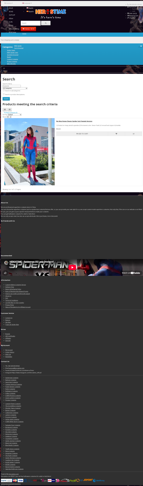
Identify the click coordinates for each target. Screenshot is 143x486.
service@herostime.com (16, 368)
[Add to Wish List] (116, 134)
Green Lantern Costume (12, 398)
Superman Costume (11, 382)
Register (134, 9)
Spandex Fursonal (12, 55)
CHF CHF (12, 15)
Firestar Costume (10, 400)
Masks (9, 57)
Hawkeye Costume (11, 436)
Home (24, 34)
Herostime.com (14, 474)
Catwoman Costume (11, 413)
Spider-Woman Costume (13, 458)
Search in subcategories (12, 91)
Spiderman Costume (11, 378)
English (30, 8)
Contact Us (8, 318)
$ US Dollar (12, 32)
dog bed (9, 484)
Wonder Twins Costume (12, 408)
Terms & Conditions (11, 300)
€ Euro (11, 18)
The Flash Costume (11, 456)
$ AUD (11, 8)
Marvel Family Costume (12, 467)
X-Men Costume (10, 393)
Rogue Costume (12, 61)
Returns (7, 320)
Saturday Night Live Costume (14, 469)
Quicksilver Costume (11, 439)
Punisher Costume (11, 430)
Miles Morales (11, 64)
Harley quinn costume (12, 419)
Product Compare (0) (10, 112)
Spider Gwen (11, 50)
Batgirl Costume (10, 410)
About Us (8, 296)
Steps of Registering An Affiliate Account (17, 307)
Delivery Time (9, 287)
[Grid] (9, 109)
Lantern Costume (10, 415)
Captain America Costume (13, 384)
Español (31, 11)
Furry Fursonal (18, 48)
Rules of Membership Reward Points (16, 291)
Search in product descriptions (15, 94)
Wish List (8, 354)
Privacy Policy (9, 305)
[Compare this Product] (133, 134)
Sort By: (5, 115)
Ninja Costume (10, 451)
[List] (5, 109)
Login (133, 11)
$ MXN (11, 25)
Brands (7, 334)
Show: (4, 117)
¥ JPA (11, 22)
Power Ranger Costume (12, 387)
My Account (9, 350)
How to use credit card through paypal (17, 294)
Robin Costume (10, 389)
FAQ (6, 298)
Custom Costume (12, 59)
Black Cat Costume (11, 443)
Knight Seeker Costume (12, 462)
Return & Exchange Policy (13, 289)
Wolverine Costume (11, 434)
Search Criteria (7, 84)
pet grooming (16, 484)
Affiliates (8, 338)
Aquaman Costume (11, 453)
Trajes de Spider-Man (12, 325)
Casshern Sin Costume (12, 460)
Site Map (8, 322)
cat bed (3, 484)
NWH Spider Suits (12, 52)
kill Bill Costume (10, 465)
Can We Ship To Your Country (14, 303)
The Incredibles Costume (13, 406)
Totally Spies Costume (12, 449)
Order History (9, 352)
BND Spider (18, 46)
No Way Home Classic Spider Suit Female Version (74, 121)
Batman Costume (10, 380)
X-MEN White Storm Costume (14, 422)
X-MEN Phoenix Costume (13, 396)
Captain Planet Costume (13, 404)
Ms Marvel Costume (11, 427)
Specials (8, 341)
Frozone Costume (11, 417)
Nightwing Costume (11, 391)
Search (5, 71)
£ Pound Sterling (14, 29)
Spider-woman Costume (13, 441)
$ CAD (11, 11)
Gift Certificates (10, 336)
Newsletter (8, 357)
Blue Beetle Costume (12, 445)
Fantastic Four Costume (12, 425)
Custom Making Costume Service (15, 285)
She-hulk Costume (11, 432)
